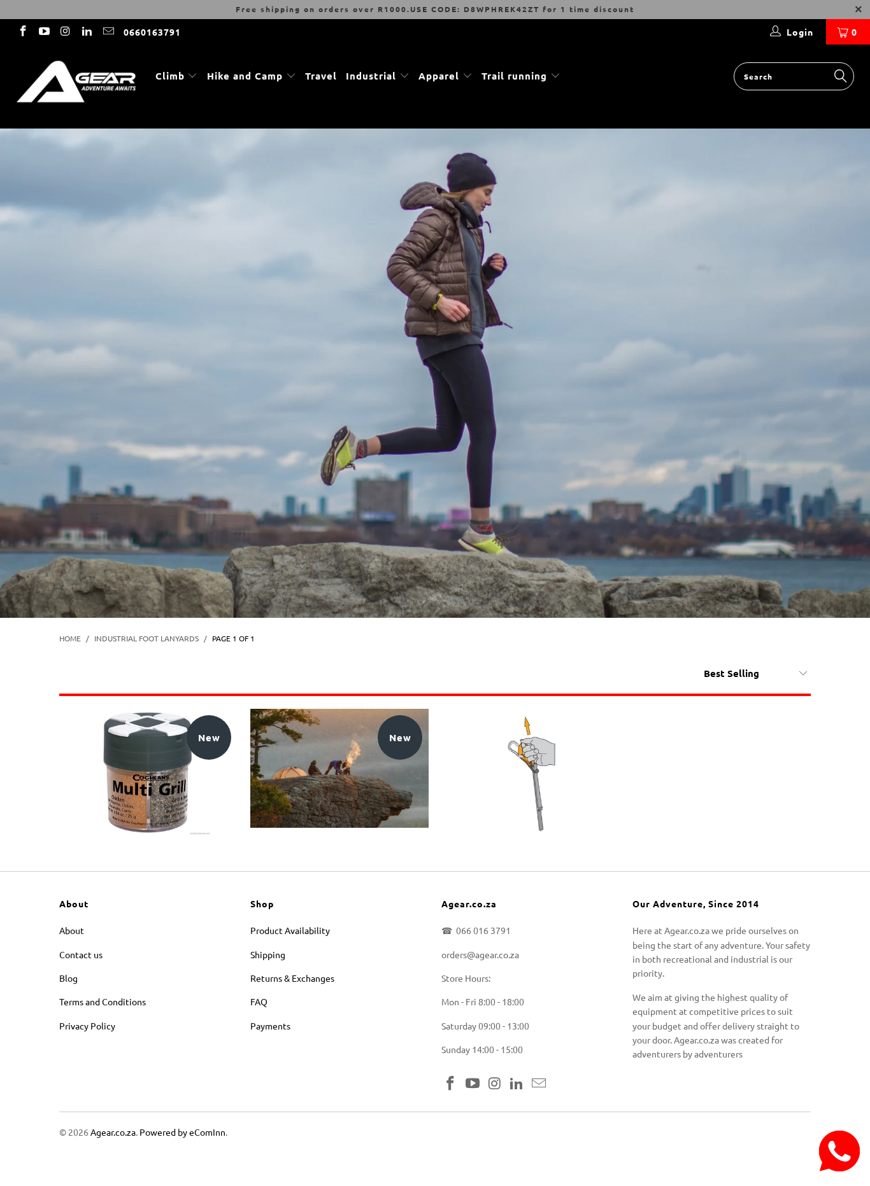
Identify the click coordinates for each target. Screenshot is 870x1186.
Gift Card (339, 768)
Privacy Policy (87, 1025)
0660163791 (152, 32)
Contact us (81, 954)
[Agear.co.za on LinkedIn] (86, 32)
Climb (171, 75)
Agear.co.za (113, 1132)
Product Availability (290, 930)
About (71, 930)
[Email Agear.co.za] (107, 32)
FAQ (258, 1001)
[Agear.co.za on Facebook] (22, 32)
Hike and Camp (245, 75)
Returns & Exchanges (292, 978)
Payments (270, 1025)
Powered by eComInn (182, 1132)
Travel (321, 75)
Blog (68, 978)
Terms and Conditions (102, 1001)
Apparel (438, 75)
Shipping (267, 954)
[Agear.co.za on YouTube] (44, 32)
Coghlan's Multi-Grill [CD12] (148, 772)
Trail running (515, 75)
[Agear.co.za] (76, 87)
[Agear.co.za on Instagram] (65, 32)
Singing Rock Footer (530, 772)
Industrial (371, 75)
